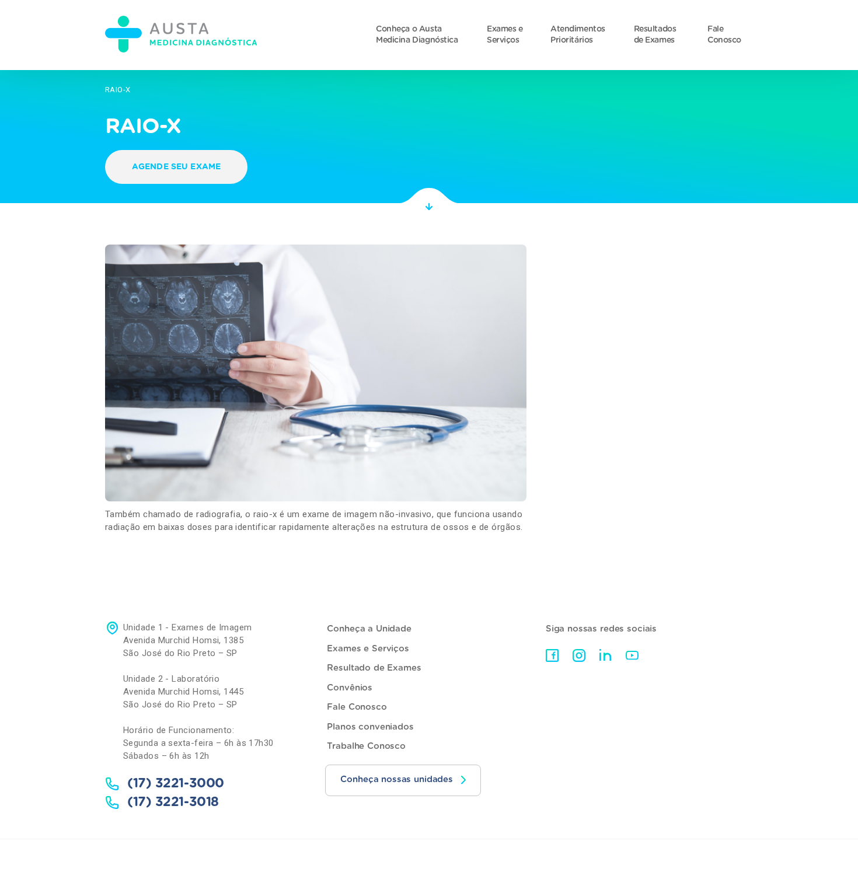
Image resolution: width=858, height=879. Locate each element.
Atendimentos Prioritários (577, 34)
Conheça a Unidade (369, 629)
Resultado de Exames (374, 668)
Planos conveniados (370, 727)
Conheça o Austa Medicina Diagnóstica (417, 34)
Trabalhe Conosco (366, 746)
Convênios (349, 687)
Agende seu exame (176, 167)
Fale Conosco (724, 34)
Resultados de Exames (655, 34)
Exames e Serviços (505, 34)
